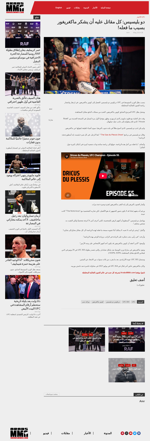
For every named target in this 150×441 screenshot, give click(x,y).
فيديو (68, 8)
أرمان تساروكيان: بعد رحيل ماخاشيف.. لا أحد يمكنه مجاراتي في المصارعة (23, 219)
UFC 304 (126, 302)
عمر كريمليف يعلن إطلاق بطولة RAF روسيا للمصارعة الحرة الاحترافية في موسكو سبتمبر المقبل (23, 55)
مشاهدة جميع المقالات (52, 394)
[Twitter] (135, 433)
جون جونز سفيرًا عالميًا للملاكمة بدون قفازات (23, 140)
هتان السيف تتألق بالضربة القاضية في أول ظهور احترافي (24, 99)
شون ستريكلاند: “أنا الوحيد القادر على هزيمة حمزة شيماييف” (22, 261)
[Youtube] (130, 433)
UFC (143, 17)
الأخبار (94, 8)
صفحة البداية (106, 8)
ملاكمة (124, 333)
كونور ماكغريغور (97, 302)
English (59, 8)
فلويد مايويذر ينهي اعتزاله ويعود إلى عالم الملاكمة (23, 176)
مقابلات (77, 8)
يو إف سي (85, 302)
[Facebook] (139, 433)
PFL (91, 335)
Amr (36, 64)
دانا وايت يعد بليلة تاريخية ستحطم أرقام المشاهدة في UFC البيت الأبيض (25, 304)
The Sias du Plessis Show (112, 134)
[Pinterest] (122, 433)
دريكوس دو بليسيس (113, 302)
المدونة (86, 8)
